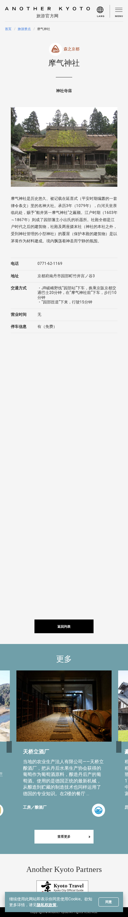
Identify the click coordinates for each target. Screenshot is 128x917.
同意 (108, 902)
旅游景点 (24, 29)
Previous (9, 747)
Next (118, 747)
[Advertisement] (64, 407)
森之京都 (71, 49)
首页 (8, 29)
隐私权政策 (46, 905)
